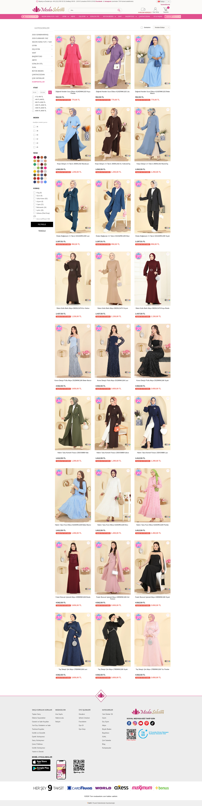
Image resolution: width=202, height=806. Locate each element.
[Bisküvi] (38, 164)
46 (37, 147)
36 (37, 127)
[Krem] (45, 178)
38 (37, 131)
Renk (35, 153)
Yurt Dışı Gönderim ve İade (41, 725)
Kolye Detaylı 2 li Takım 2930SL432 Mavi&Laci (73, 164)
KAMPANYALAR (38, 82)
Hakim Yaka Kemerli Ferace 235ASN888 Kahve (113, 453)
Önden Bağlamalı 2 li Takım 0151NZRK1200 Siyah (152, 236)
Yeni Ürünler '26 (107, 714)
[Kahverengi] (45, 175)
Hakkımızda (59, 718)
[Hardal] (38, 175)
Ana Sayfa (59, 714)
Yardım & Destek (38, 752)
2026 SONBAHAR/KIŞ (40, 35)
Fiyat (35, 88)
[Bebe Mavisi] (42, 161)
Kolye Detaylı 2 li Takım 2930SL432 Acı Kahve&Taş (112, 164)
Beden (36, 118)
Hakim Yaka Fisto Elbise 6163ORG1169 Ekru (112, 525)
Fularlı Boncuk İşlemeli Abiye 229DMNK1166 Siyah (152, 597)
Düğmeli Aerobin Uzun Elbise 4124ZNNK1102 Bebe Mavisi (152, 92)
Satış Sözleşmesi (38, 740)
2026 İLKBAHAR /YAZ (40, 38)
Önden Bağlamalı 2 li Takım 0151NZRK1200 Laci (73, 236)
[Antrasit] (45, 157)
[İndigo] (42, 175)
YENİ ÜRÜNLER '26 (31, 17)
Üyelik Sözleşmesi (38, 737)
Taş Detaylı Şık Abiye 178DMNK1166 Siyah (113, 669)
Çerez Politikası (37, 744)
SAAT (120, 16)
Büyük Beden (106, 729)
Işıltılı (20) (39, 210)
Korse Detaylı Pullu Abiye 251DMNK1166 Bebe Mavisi (73, 380)
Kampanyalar (106, 748)
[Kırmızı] (38, 178)
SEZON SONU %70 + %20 (50, 16)
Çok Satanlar (106, 740)
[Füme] (42, 168)
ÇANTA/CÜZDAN (144, 16)
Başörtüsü (105, 733)
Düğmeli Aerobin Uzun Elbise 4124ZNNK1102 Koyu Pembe (73, 92)
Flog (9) (39, 193)
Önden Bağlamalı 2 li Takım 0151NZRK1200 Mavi (113, 236)
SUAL (34, 67)
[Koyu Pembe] (35, 157)
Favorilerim (82, 722)
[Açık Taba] (42, 157)
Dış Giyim (105, 722)
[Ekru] (35, 168)
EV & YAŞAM (158, 16)
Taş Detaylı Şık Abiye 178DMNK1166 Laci (73, 669)
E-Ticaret (94, 803)
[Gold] (35, 171)
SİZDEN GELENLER (172, 17)
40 (37, 135)
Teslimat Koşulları (38, 729)
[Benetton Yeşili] (35, 164)
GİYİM (64, 16)
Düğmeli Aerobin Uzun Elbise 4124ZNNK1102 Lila (112, 91)
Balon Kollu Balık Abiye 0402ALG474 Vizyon (113, 308)
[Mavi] (45, 182)
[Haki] (35, 175)
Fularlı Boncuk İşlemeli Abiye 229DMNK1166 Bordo (73, 597)
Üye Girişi (82, 729)
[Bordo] (42, 164)
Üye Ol (81, 725)
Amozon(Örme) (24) (43, 219)
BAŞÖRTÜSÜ (129, 16)
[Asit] (35, 161)
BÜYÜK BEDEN (108, 16)
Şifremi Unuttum (84, 718)
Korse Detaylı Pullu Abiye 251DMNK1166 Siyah (152, 380)
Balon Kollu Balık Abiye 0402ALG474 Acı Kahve (73, 308)
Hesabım (82, 714)
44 (37, 143)
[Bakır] (38, 161)
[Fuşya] (45, 168)
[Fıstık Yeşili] (38, 168)
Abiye (104, 725)
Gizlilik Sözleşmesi (38, 748)
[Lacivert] (35, 182)
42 (37, 139)
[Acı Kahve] (38, 157)
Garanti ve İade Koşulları (40, 722)
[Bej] (45, 161)
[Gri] (38, 171)
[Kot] (42, 178)
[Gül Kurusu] (42, 171)
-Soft (89, 803)
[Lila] (42, 182)
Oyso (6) (39, 196)
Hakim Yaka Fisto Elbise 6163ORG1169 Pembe (152, 525)
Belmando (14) (41, 207)
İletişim (57, 722)
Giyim (104, 718)
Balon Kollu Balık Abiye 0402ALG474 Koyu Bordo (152, 308)
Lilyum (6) (39, 201)
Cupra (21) (39, 204)
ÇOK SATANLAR (38, 78)
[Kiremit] (35, 178)
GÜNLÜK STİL (94, 16)
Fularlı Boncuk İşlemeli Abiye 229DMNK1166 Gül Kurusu (112, 598)
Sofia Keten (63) (41, 198)
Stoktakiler (147, 27)
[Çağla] (45, 164)
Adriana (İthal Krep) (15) (41, 214)
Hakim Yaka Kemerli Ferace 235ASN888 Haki (73, 453)
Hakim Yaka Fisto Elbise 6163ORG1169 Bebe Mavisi (73, 525)
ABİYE (73, 16)
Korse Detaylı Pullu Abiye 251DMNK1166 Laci (112, 380)
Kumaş (36, 188)
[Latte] (38, 182)
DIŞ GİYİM (82, 16)
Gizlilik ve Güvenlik (38, 733)
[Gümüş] (45, 171)
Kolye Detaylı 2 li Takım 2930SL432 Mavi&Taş (152, 164)
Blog (103, 744)
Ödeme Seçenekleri (38, 718)
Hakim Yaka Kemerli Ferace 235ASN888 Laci (152, 453)
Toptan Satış (36, 714)
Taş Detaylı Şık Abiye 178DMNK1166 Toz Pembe (152, 669)
